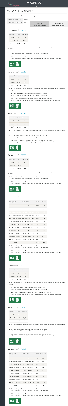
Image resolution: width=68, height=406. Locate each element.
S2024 (23, 307)
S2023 (23, 266)
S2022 (23, 197)
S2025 (23, 349)
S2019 (23, 113)
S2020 (23, 155)
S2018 (23, 72)
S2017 (23, 30)
